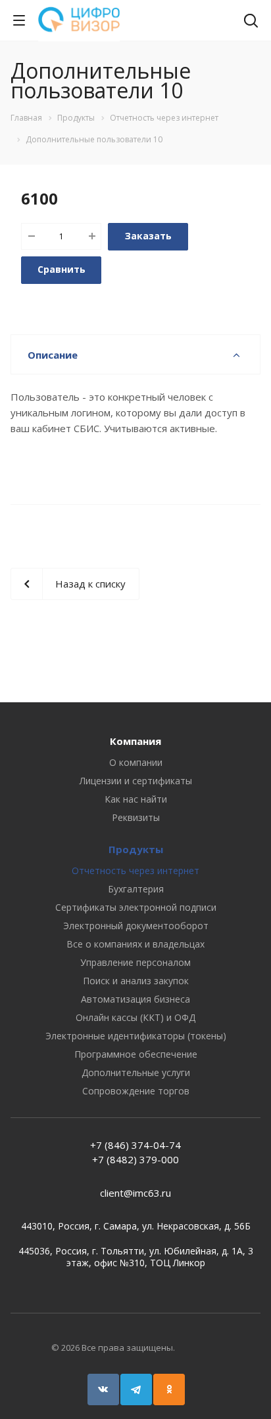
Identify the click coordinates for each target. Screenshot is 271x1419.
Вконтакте (103, 1389)
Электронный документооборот (136, 925)
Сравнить (61, 269)
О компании (135, 762)
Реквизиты (136, 817)
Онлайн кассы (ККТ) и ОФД (135, 1017)
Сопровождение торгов (135, 1091)
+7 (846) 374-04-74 (135, 1144)
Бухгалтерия (136, 889)
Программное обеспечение (135, 1054)
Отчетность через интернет (135, 870)
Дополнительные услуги (136, 1072)
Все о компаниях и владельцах (135, 944)
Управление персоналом (135, 962)
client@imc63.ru (135, 1192)
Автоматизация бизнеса (135, 999)
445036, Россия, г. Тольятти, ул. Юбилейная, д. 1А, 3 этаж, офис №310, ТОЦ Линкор (135, 1257)
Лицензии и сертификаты (136, 780)
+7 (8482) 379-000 (135, 1159)
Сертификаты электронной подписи (135, 907)
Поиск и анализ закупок (136, 980)
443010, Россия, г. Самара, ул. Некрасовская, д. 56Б (136, 1226)
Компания (135, 741)
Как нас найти (136, 799)
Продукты (136, 849)
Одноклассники (169, 1389)
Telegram (136, 1389)
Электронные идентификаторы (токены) (135, 1035)
